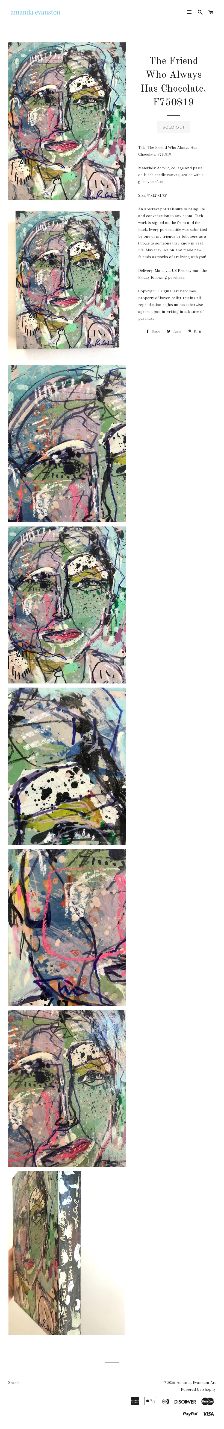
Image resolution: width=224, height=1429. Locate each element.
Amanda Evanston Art (196, 1382)
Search (14, 1382)
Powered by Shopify (198, 1389)
